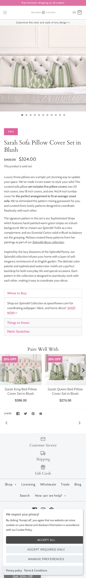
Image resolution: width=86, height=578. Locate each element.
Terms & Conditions (35, 570)
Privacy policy (14, 570)
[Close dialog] (79, 223)
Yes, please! (43, 349)
